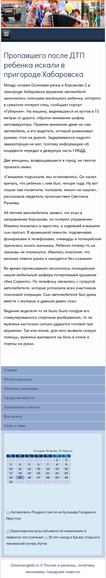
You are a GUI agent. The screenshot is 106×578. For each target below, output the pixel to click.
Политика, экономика (21, 389)
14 (47, 468)
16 (66, 468)
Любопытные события (21, 407)
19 (29, 473)
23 (66, 473)
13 (38, 468)
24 (11, 477)
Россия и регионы (18, 380)
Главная (10, 370)
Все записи (13, 417)
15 (57, 468)
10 (11, 468)
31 (11, 481)
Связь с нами (14, 426)
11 (19, 468)
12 (29, 468)
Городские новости (19, 398)
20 (38, 473)
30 (66, 477)
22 (57, 473)
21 (47, 473)
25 (20, 477)
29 (57, 477)
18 (20, 473)
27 (38, 477)
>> (8, 512)
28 (47, 477)
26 (29, 477)
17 (11, 473)
